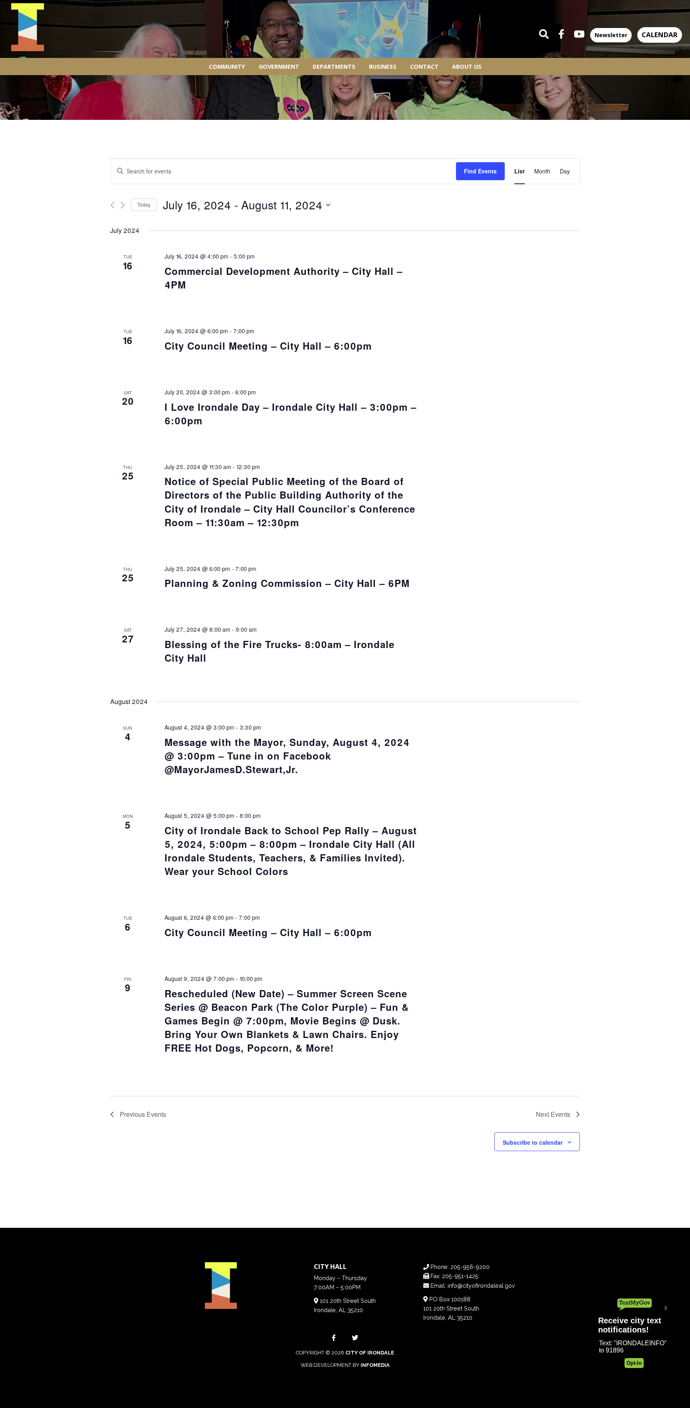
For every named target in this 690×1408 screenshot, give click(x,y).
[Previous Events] (112, 205)
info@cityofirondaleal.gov (481, 1285)
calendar (660, 34)
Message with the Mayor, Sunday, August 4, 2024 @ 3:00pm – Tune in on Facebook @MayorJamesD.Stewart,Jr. (287, 755)
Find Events (480, 171)
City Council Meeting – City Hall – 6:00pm (268, 345)
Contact (424, 66)
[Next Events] (123, 205)
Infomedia (375, 1365)
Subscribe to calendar (533, 1142)
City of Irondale (369, 1353)
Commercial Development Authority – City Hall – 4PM (283, 277)
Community (227, 66)
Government (279, 66)
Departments (334, 66)
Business (383, 66)
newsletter (611, 35)
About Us (467, 66)
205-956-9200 (470, 1266)
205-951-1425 (460, 1276)
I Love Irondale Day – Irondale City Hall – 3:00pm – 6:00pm (290, 413)
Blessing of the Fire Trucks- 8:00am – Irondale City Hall (280, 650)
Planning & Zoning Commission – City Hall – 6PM (287, 583)
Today (144, 204)
